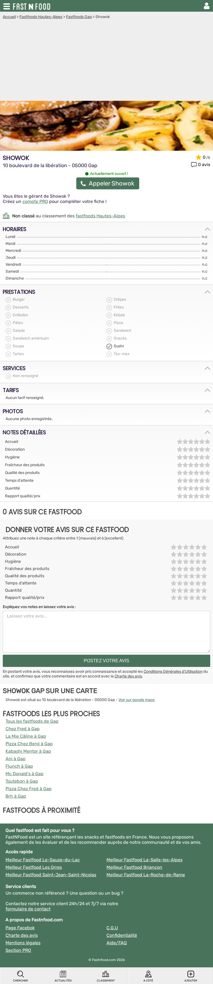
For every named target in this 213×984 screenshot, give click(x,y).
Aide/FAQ (116, 942)
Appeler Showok (111, 183)
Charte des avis (128, 676)
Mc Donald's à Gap (25, 773)
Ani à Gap (16, 758)
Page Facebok (20, 927)
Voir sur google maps (136, 699)
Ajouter (190, 980)
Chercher (20, 980)
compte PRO (35, 201)
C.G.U (112, 927)
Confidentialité (121, 935)
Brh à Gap (16, 796)
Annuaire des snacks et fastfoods (32, 6)
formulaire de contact (28, 909)
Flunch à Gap (19, 766)
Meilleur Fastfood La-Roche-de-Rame (145, 874)
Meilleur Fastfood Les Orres (34, 867)
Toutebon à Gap (22, 781)
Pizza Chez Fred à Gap (29, 788)
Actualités (63, 980)
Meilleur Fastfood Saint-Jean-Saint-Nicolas (51, 874)
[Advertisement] (106, 61)
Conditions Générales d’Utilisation (173, 671)
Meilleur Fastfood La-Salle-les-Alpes (144, 859)
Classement (106, 980)
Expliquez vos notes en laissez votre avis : (39, 606)
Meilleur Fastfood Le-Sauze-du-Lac (43, 859)
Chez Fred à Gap (23, 728)
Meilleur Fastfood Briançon (134, 867)
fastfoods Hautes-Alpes (100, 216)
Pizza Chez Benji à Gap (29, 743)
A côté (148, 980)
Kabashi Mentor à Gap (28, 751)
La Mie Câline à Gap (26, 736)
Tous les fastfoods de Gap (32, 721)
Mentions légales (23, 942)
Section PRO (18, 950)
